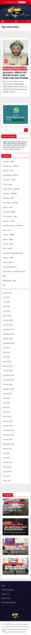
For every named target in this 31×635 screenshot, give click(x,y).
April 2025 (6, 357)
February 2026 (8, 320)
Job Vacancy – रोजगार (10, 216)
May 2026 (6, 306)
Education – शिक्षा (8, 198)
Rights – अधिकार (8, 239)
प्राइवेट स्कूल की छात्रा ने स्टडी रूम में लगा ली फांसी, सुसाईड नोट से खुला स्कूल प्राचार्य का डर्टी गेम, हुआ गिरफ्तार (15, 147)
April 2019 (6, 476)
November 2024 (8, 380)
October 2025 (7, 338)
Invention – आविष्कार (9, 212)
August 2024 (7, 393)
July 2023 (6, 453)
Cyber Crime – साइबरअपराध (11, 189)
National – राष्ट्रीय (14, 69)
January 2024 (7, 426)
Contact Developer (7, 590)
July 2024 (6, 398)
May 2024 (6, 407)
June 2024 (6, 403)
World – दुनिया (7, 262)
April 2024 (6, 412)
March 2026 (7, 315)
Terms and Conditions (8, 602)
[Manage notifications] (3, 631)
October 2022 (7, 462)
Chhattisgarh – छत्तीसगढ (21, 67)
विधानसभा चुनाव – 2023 (9, 281)
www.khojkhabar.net (10, 267)
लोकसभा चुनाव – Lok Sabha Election (14, 271)
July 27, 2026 (10, 532)
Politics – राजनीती (23, 69)
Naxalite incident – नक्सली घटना (13, 225)
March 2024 (7, 416)
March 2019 (7, 481)
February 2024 (8, 421)
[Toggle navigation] (16, 21)
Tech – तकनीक (7, 248)
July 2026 (6, 297)
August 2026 (7, 293)
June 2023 (6, 458)
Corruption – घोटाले (9, 180)
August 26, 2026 (11, 510)
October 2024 (7, 384)
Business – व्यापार (8, 170)
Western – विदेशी (8, 258)
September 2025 (8, 343)
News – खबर (7, 230)
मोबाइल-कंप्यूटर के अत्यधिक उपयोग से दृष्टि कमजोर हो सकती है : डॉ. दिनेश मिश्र (15, 549)
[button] (28, 21)
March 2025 (7, 361)
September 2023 (8, 444)
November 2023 (8, 435)
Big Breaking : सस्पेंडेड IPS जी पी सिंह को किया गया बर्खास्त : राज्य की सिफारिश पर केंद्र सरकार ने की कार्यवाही (15, 75)
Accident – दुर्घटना (8, 161)
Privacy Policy (6, 598)
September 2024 (8, 389)
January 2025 (7, 370)
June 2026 (6, 302)
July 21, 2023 (8, 81)
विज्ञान (4, 276)
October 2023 (7, 439)
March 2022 (7, 467)
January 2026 (7, 325)
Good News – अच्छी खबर (10, 203)
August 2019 (7, 471)
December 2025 (8, 329)
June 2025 (6, 348)
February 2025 (8, 366)
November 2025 (8, 334)
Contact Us (5, 594)
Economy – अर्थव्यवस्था (10, 193)
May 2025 (6, 352)
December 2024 (8, 375)
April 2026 (6, 311)
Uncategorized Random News (13, 253)
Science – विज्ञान (8, 244)
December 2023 (8, 430)
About (3, 585)
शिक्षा (4, 285)
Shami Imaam (20, 81)
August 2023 (7, 448)
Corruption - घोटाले (21, 502)
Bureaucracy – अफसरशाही (8, 67)
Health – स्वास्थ (7, 207)
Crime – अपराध (6, 69)
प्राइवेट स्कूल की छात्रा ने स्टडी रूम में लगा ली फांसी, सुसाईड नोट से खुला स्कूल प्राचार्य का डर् (15, 143)
